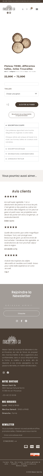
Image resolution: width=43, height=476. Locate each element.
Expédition (14, 464)
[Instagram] (8, 13)
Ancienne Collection (19, 71)
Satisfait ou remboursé (28, 464)
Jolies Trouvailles (32, 71)
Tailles (8, 89)
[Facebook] (10, 13)
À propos (6, 462)
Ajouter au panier (27, 104)
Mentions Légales (21, 465)
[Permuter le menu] (37, 9)
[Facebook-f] (21, 321)
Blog (11, 462)
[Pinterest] (26, 321)
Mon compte (19, 462)
